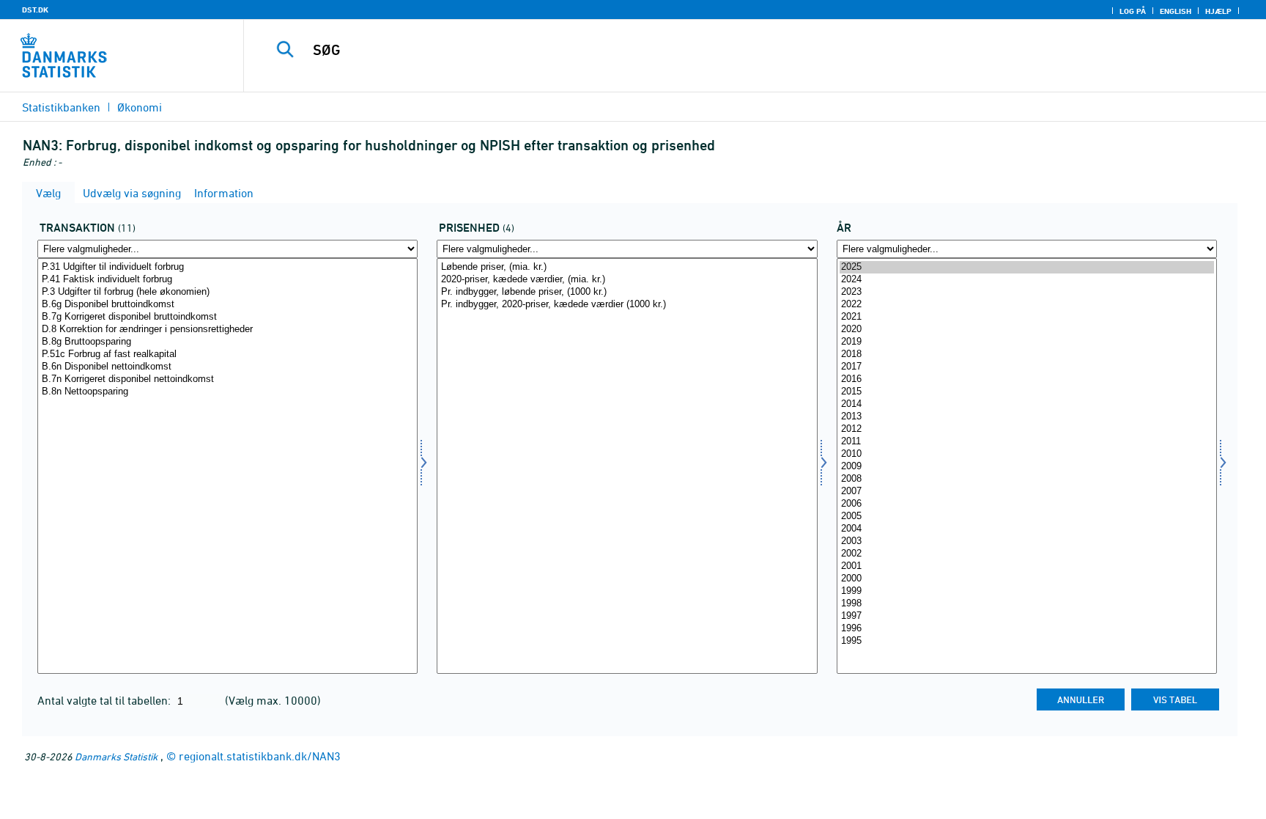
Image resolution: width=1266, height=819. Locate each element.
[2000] (1027, 579)
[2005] (1027, 516)
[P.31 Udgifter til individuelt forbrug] (227, 267)
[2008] (1027, 479)
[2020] (1027, 329)
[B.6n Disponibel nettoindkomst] (227, 367)
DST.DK (35, 9)
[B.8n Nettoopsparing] (227, 392)
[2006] (1027, 504)
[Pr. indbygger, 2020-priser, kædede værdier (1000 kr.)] (627, 304)
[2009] (1027, 466)
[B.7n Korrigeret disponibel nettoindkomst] (227, 379)
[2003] (1027, 541)
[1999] (1027, 591)
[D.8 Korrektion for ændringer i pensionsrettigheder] (227, 329)
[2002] (1027, 554)
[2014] (1027, 404)
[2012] (1027, 429)
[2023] (1027, 292)
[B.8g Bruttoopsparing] (227, 342)
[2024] (1027, 279)
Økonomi (139, 107)
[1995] (1027, 641)
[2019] (1027, 342)
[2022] (1027, 304)
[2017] (1027, 367)
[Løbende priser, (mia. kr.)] (627, 267)
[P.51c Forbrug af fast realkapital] (227, 354)
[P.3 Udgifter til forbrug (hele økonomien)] (227, 292)
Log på (1132, 11)
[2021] (1027, 317)
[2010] (1027, 454)
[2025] (1027, 267)
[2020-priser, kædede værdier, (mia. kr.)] (627, 279)
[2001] (1027, 566)
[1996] (1027, 628)
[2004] (1027, 529)
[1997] (1027, 616)
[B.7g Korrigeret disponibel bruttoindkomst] (227, 317)
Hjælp (1218, 11)
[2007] (1027, 491)
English (1175, 11)
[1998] (1027, 604)
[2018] (1027, 354)
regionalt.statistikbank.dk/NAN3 (260, 756)
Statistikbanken (61, 107)
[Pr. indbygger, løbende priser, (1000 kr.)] (627, 292)
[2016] (1027, 379)
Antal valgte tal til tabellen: (105, 700)
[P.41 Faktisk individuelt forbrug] (227, 279)
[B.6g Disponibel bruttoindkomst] (227, 304)
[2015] (1027, 392)
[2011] (1027, 442)
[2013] (1027, 417)
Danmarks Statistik (116, 756)
